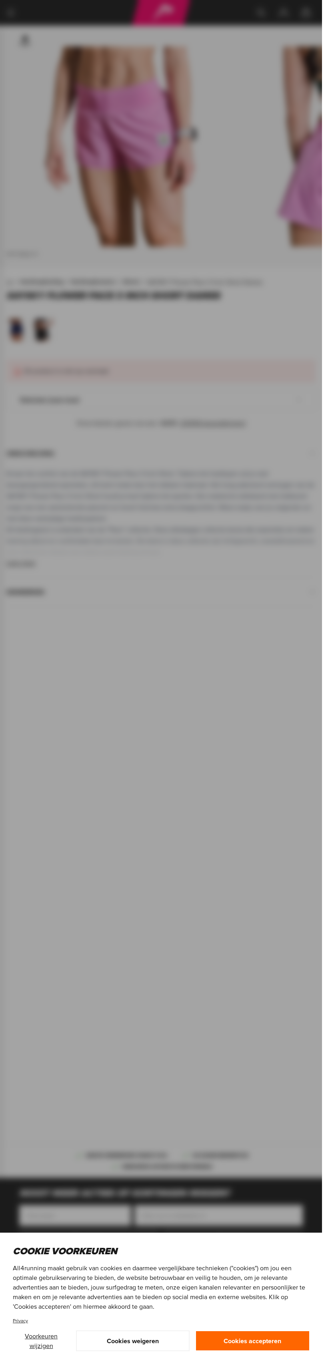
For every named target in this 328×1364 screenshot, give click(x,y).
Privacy (20, 1320)
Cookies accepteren (252, 1340)
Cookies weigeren (133, 1340)
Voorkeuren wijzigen (41, 1340)
